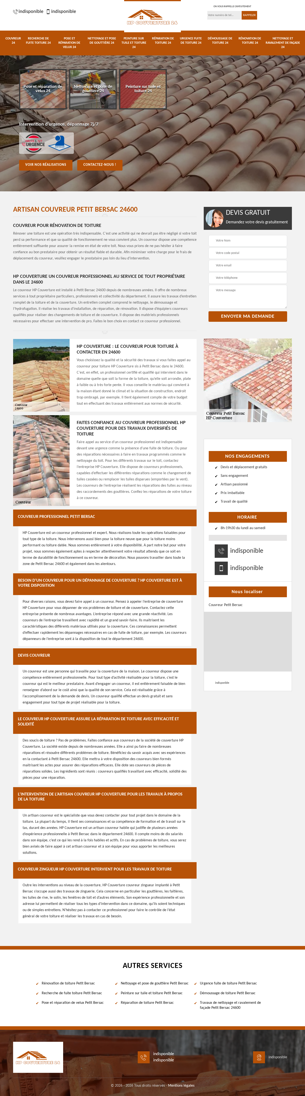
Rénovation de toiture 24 (250, 41)
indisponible (31, 11)
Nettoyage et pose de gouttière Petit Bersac (154, 983)
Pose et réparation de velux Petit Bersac (73, 1003)
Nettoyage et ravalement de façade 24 (283, 43)
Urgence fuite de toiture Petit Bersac (228, 983)
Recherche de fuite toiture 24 (38, 41)
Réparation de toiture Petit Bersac (147, 1003)
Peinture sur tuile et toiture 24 (134, 43)
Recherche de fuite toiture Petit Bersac (72, 993)
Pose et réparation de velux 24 (69, 43)
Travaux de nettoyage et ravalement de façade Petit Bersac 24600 (230, 1005)
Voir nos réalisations (45, 165)
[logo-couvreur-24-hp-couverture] (152, 16)
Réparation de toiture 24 (163, 41)
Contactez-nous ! (99, 165)
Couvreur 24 (13, 41)
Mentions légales (181, 1086)
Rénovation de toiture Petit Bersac (68, 983)
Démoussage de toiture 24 (220, 41)
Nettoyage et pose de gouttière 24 (102, 41)
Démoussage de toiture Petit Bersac (227, 993)
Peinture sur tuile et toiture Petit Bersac (152, 993)
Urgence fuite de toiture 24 (191, 41)
